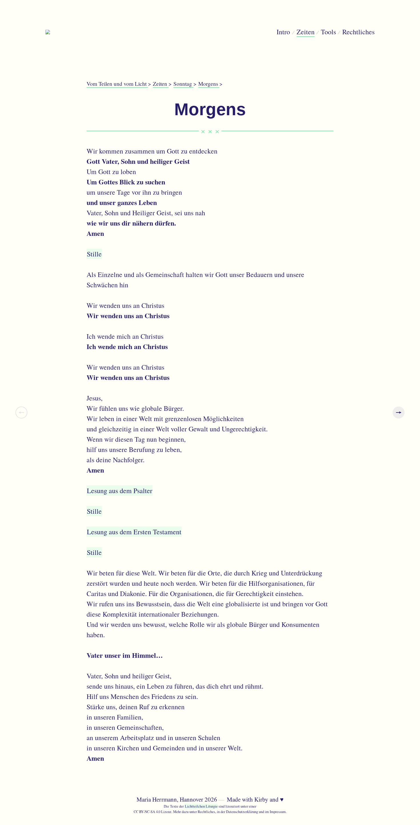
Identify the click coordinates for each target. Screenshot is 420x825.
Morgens (208, 83)
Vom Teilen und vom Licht (117, 83)
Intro (283, 31)
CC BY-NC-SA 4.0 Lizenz (152, 811)
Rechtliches (358, 31)
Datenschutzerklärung (242, 811)
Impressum (278, 811)
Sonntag (183, 83)
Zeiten (306, 31)
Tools (328, 31)
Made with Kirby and (255, 799)
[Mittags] (399, 412)
